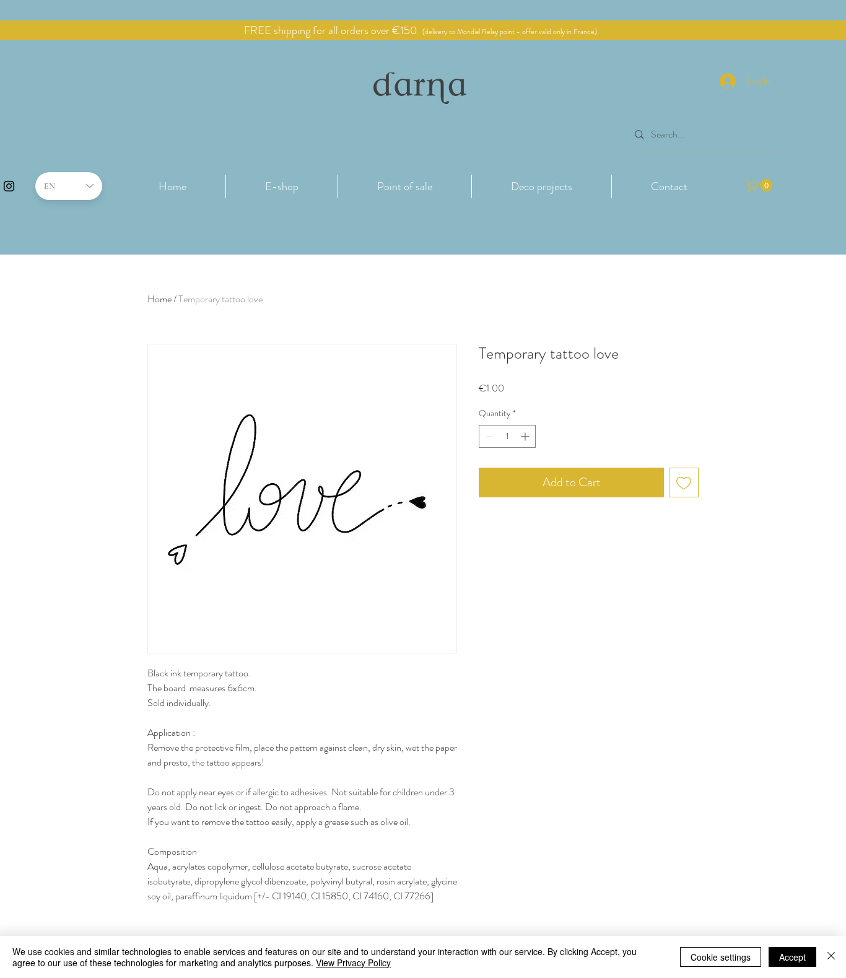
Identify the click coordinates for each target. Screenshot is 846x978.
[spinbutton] (507, 436)
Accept (792, 957)
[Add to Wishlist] (684, 482)
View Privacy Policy (353, 962)
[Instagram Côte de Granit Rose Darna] (9, 186)
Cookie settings (721, 957)
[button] (282, 186)
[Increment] (526, 436)
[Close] (831, 957)
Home (159, 299)
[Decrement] (488, 436)
